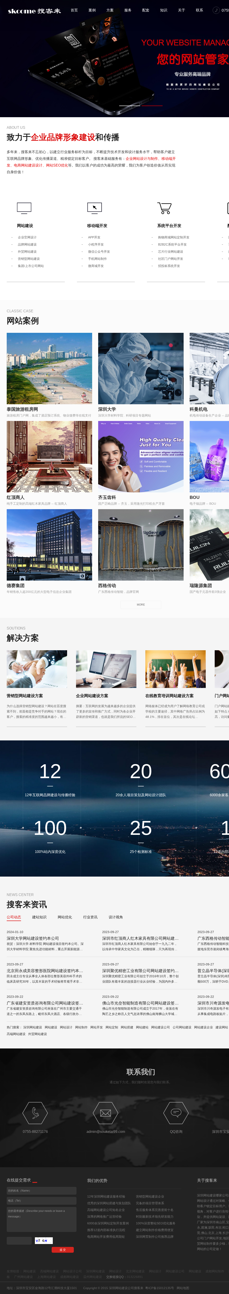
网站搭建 (127, 1027)
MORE (141, 604)
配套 (145, 10)
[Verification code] (44, 1240)
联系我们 (141, 1072)
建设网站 (222, 1027)
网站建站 (142, 1027)
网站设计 (66, 1027)
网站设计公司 (72, 1271)
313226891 (135, 1277)
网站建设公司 (160, 1027)
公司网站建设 (182, 1027)
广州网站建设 (23, 1277)
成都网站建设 (69, 1277)
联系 (199, 10)
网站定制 (112, 1027)
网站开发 (96, 1027)
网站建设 (51, 1027)
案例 (92, 10)
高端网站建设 (16, 1034)
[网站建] (35, 11)
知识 (163, 10)
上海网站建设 (46, 1277)
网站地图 (183, 1288)
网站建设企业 (203, 1027)
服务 (127, 10)
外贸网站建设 (37, 1034)
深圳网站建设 (32, 1027)
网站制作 (81, 1027)
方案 (110, 10)
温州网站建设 (92, 1277)
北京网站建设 (135, 1271)
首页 (74, 10)
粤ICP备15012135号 (159, 1288)
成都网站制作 (215, 1271)
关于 (181, 10)
